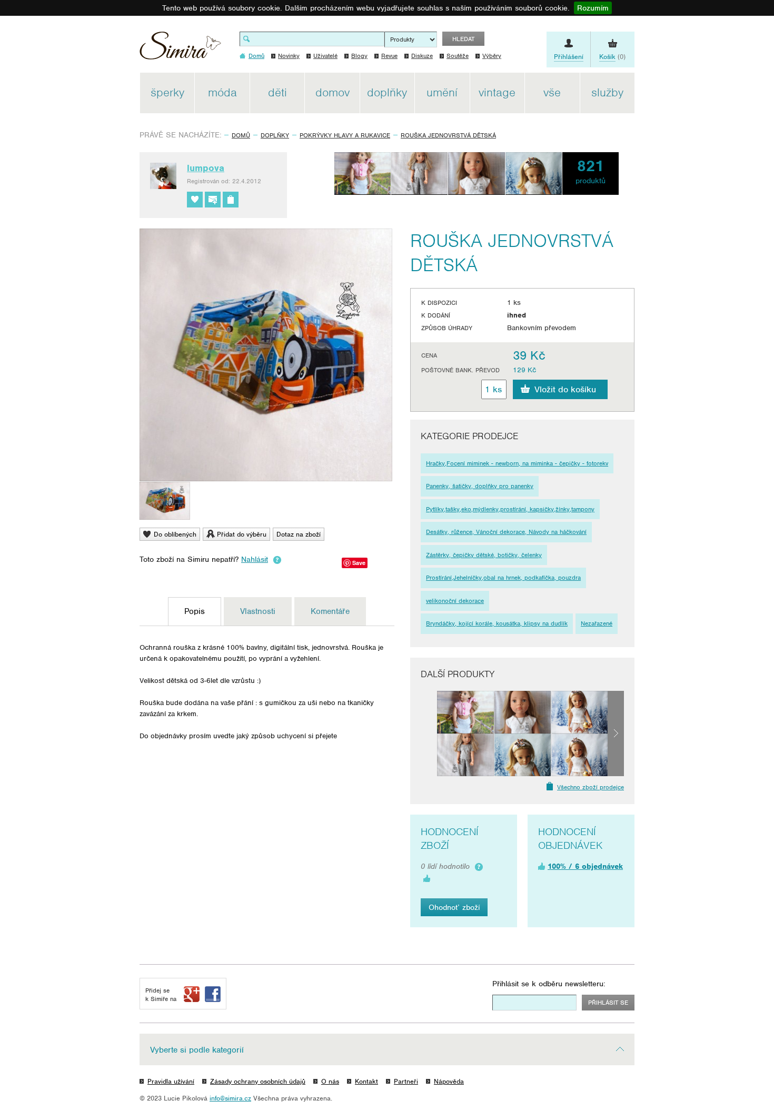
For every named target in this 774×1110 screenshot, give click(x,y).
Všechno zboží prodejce (590, 787)
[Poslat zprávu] (213, 199)
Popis (194, 611)
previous (429, 733)
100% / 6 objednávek (585, 866)
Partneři (406, 1081)
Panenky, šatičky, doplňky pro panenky (479, 486)
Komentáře (330, 611)
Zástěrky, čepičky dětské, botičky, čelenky (484, 555)
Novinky (289, 56)
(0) (612, 56)
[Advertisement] (684, 231)
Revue (389, 56)
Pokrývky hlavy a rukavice (345, 135)
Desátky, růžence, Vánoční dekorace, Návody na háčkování (506, 532)
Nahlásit (254, 559)
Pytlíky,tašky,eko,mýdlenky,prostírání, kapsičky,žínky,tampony (510, 509)
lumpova (205, 168)
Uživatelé (325, 56)
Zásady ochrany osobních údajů (257, 1081)
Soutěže (457, 56)
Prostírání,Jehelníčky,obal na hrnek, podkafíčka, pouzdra (503, 577)
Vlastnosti (257, 611)
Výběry (491, 56)
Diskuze (422, 56)
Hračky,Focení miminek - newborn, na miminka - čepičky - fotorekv (517, 463)
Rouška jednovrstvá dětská (448, 135)
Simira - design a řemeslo (180, 49)
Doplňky (275, 135)
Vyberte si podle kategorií (197, 1050)
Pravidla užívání (170, 1081)
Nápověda (449, 1081)
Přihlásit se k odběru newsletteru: (549, 983)
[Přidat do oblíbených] (195, 199)
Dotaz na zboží (298, 534)
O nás (330, 1081)
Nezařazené (596, 623)
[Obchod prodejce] (231, 199)
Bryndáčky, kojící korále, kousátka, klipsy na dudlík (497, 623)
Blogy (359, 56)
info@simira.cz (230, 1098)
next (616, 733)
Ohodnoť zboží (454, 907)
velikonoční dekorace (455, 601)
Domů (241, 135)
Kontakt (366, 1081)
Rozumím (593, 8)
